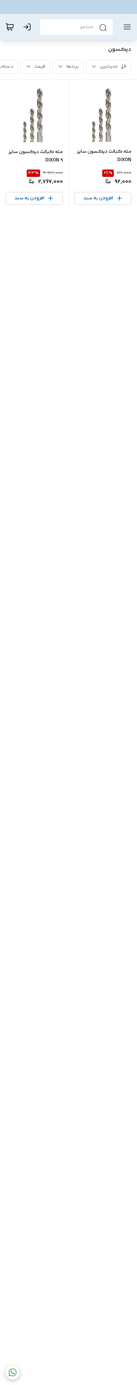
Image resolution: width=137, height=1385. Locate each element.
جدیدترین (109, 66)
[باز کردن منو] (125, 27)
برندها (72, 66)
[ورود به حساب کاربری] (28, 27)
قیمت (39, 66)
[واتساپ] (13, 1372)
